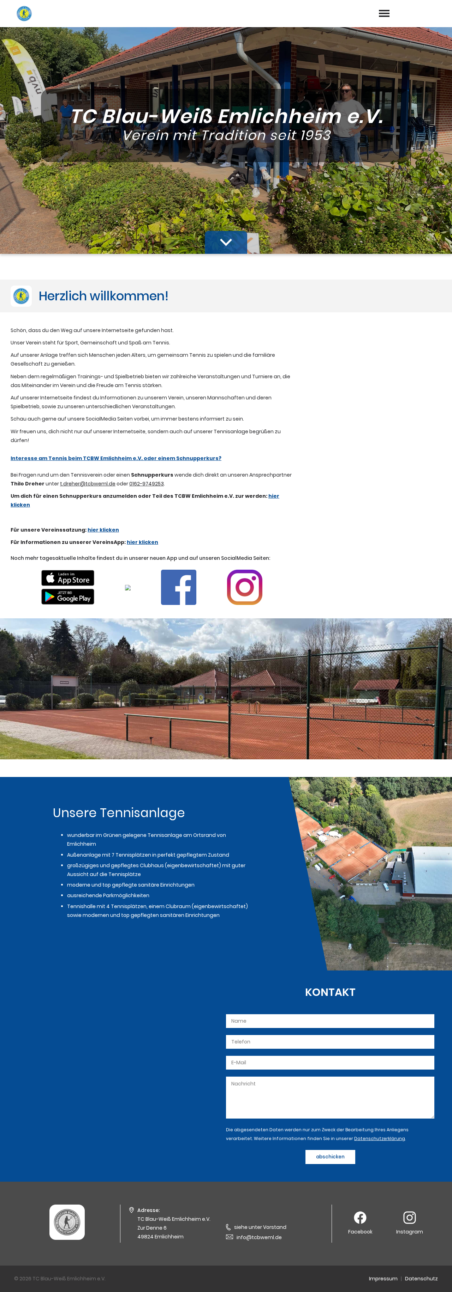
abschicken (330, 1156)
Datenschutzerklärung (379, 1138)
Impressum (383, 1278)
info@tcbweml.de (259, 1237)
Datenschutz (421, 1278)
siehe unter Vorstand (260, 1227)
